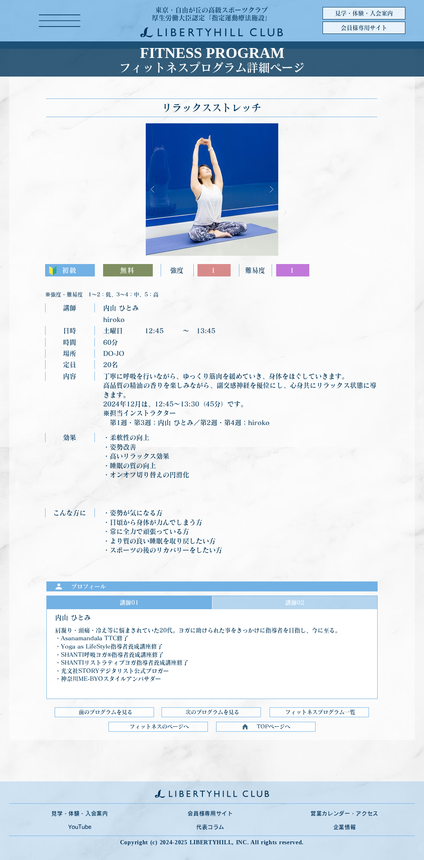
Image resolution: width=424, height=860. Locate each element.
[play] (259, 130)
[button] (59, 20)
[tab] (129, 602)
